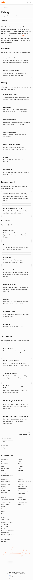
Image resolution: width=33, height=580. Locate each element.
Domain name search (7, 475)
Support (3, 509)
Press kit (20, 470)
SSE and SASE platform (8, 520)
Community (21, 504)
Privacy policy (11, 572)
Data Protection (22, 486)
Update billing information (11, 70)
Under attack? (5, 473)
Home (2, 7)
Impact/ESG (4, 492)
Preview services (8, 245)
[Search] (23, 2)
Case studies (5, 504)
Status (3, 506)
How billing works (8, 230)
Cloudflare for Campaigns (5, 487)
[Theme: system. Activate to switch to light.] (27, 2)
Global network (22, 473)
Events (3, 511)
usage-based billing (19, 36)
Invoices (5, 157)
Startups (3, 470)
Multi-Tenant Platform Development (7, 531)
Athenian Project (6, 484)
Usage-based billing (9, 270)
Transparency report (23, 491)
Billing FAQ (6, 324)
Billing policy (7, 257)
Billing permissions (9, 311)
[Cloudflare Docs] (3, 2)
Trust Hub (20, 484)
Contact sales (5, 464)
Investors (20, 466)
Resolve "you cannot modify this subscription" (13, 401)
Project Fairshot (5, 490)
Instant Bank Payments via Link (12, 208)
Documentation (22, 499)
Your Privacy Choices (17, 576)
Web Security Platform (7, 535)
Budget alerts (7, 107)
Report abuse (21, 493)
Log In (3, 541)
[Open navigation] (30, 2)
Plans (2, 461)
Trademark (22, 573)
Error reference (7, 348)
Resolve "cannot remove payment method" (16, 416)
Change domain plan (9, 119)
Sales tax (6, 299)
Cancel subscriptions (9, 132)
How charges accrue (9, 284)
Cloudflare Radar (6, 502)
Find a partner (5, 468)
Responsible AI (22, 488)
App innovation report (7, 499)
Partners (3, 466)
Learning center (22, 502)
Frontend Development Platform (7, 527)
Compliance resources (24, 481)
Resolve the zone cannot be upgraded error (15, 386)
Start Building (5, 539)
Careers (20, 464)
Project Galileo (5, 481)
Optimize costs (7, 169)
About (19, 461)
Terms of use (15, 573)
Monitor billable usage (10, 94)
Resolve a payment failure (11, 361)
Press (19, 468)
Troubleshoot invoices (10, 373)
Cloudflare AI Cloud (6, 522)
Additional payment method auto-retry (15, 194)
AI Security (4, 524)
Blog (2, 513)
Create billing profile (9, 58)
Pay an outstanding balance (11, 144)
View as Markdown (20, 16)
